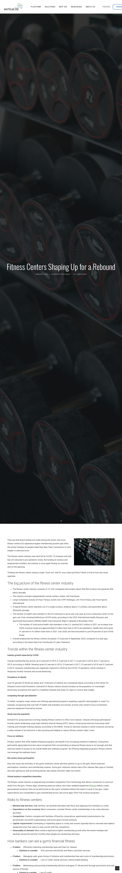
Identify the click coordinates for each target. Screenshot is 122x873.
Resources (76, 7)
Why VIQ (63, 7)
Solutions (50, 7)
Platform (36, 7)
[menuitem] (36, 7)
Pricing (106, 7)
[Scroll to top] (117, 868)
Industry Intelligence (61, 274)
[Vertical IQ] (13, 6)
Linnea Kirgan (81, 274)
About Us (90, 7)
